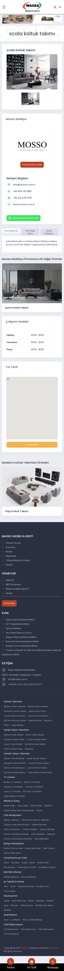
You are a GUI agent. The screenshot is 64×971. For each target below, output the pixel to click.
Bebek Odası (9, 806)
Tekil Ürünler (48, 848)
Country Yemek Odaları (38, 763)
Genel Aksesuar (19, 901)
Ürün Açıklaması (11, 231)
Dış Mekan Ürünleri (47, 867)
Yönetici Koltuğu (30, 829)
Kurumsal (10, 547)
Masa (6, 863)
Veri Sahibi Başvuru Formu (18, 633)
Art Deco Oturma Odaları (15, 720)
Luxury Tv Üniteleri (12, 791)
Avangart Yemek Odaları (15, 763)
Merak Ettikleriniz (49, 232)
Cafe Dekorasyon (46, 929)
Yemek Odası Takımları (17, 753)
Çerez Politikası (13, 628)
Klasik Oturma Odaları (38, 706)
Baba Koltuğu (17, 725)
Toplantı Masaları (39, 825)
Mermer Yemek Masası (14, 768)
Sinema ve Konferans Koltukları (18, 839)
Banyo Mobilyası (29, 877)
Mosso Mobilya (16, 119)
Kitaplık (50, 901)
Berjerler (48, 720)
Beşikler (48, 806)
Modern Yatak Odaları (13, 735)
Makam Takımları (11, 820)
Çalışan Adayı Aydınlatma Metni (21, 637)
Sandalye (15, 863)
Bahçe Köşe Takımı (37, 711)
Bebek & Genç (12, 800)
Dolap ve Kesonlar (12, 829)
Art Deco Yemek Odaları (15, 772)
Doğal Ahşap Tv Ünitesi (14, 796)
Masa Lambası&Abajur (33, 920)
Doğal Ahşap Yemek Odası (40, 772)
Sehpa (6, 901)
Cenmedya (53, 948)
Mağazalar (10, 556)
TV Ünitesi (9, 777)
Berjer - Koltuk (28, 863)
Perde (13, 886)
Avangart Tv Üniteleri (13, 787)
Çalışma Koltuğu (47, 829)
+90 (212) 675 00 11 (32, 684)
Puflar (6, 725)
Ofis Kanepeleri (38, 834)
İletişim (9, 564)
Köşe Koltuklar (35, 720)
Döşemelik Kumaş (26, 886)
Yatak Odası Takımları (16, 729)
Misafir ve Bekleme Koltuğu (16, 834)
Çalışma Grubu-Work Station (16, 825)
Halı (6, 886)
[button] (10, 72)
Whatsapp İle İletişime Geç (25, 218)
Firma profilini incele (32, 164)
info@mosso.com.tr (24, 184)
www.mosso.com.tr (24, 204)
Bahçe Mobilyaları (14, 843)
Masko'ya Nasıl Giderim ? (17, 589)
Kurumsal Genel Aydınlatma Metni (22, 641)
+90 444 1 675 (15, 684)
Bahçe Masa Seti (33, 848)
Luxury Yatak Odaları (13, 744)
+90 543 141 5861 (22, 191)
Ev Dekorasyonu (11, 929)
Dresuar (14, 905)
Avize (6, 920)
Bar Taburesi (9, 867)
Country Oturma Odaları (14, 716)
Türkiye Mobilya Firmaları (17, 560)
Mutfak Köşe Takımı (44, 905)
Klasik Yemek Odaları (36, 758)
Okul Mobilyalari (42, 839)
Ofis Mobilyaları (12, 815)
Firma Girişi (9, 603)
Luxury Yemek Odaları (37, 768)
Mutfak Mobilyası (11, 877)
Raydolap (29, 749)
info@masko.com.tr (17, 679)
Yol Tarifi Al (32, 444)
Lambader (15, 920)
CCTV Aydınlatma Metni (17, 624)
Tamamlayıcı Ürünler (27, 867)
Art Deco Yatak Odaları (35, 744)
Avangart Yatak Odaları (14, 739)
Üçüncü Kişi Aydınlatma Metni (20, 619)
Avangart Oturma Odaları (15, 711)
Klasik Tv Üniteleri (32, 782)
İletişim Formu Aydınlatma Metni (21, 646)
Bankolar (51, 834)
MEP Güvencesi (13, 584)
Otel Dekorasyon (11, 934)
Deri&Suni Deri (42, 886)
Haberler (9, 580)
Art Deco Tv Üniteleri (32, 791)
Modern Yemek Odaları (14, 758)
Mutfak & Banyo (13, 872)
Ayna (6, 905)
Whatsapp (52, 967)
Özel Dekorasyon (13, 924)
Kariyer (9, 551)
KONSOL (7, 910)
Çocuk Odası (36, 806)
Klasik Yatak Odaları (35, 735)
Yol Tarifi (31, 967)
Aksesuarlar (10, 895)
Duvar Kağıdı (9, 891)
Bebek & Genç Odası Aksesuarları (19, 810)
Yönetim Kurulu (13, 543)
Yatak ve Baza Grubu (13, 749)
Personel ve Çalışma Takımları (35, 820)
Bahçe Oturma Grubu (13, 848)
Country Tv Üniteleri (34, 787)
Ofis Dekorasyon (28, 929)
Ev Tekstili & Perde (14, 881)
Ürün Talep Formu (30, 232)
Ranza (40, 810)
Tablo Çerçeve (26, 905)
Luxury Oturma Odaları (38, 716)
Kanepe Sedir (43, 863)
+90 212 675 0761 (22, 197)
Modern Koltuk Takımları (15, 706)
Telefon (11, 967)
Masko (24, 948)
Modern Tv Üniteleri (13, 782)
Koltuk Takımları (13, 701)
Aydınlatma (10, 914)
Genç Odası (23, 806)
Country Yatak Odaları (37, 739)
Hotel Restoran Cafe (15, 857)
